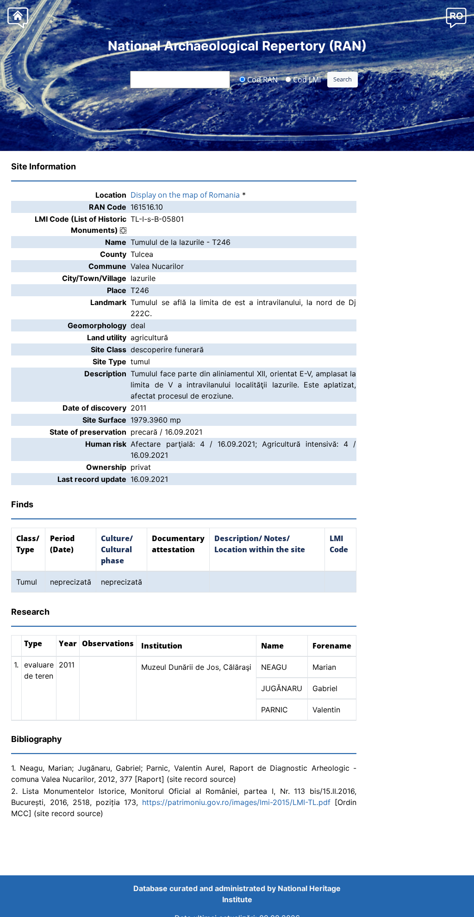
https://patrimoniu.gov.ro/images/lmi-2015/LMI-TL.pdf (236, 802)
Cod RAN (261, 79)
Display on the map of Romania (185, 195)
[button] (456, 17)
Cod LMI (306, 79)
